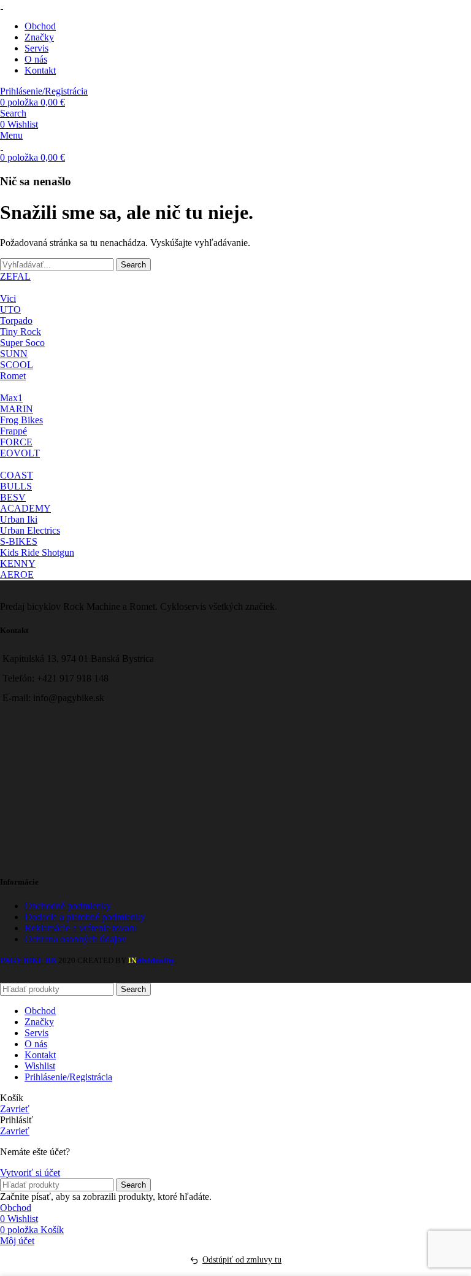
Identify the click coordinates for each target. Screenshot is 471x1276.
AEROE (17, 574)
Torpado (16, 320)
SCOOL (16, 364)
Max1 (11, 398)
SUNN (14, 353)
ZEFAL (15, 276)
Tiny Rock (20, 331)
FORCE (16, 442)
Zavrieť (14, 1109)
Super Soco (22, 342)
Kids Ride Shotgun (37, 552)
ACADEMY (25, 508)
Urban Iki (18, 519)
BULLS (16, 486)
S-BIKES (18, 541)
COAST (16, 475)
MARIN (16, 409)
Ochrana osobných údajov (75, 939)
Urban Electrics (30, 530)
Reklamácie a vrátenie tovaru (81, 928)
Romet (13, 376)
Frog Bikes (21, 420)
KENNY (18, 563)
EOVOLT (20, 453)
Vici (8, 298)
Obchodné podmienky (68, 906)
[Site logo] (1, 5)
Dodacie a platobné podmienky (85, 917)
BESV (13, 497)
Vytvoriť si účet (30, 1172)
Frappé (13, 431)
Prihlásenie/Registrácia (68, 1077)
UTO (10, 309)
